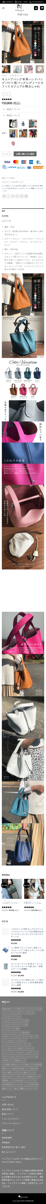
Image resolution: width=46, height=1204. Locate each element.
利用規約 (6, 1142)
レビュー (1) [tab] (6, 221)
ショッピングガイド (11, 1118)
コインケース (7, 1013)
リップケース (28, 1049)
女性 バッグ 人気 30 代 (14, 186)
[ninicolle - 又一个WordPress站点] (19, 8)
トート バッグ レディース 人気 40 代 (16, 1033)
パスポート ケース (9, 1037)
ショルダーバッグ (16, 75)
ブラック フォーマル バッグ (28, 1037)
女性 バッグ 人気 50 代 (29, 1068)
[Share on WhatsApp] (4, 196)
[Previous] (6, 42)
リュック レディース (10, 1052)
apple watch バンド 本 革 (11, 1009)
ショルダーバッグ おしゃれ (24, 1013)
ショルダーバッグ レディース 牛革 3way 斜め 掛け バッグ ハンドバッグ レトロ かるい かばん (11, 903)
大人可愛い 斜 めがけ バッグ (13, 1064)
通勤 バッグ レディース (28, 1088)
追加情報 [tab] (5, 216)
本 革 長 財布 (7, 1084)
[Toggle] (4, 109)
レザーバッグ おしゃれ (11, 1056)
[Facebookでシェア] (9, 196)
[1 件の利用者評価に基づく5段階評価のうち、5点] (23, 99)
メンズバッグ (25, 1044)
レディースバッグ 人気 (29, 1056)
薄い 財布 (34, 1084)
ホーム (4, 75)
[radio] (13, 123)
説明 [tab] (3, 211)
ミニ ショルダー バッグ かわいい (14, 1041)
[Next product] (4, 94)
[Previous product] (9, 94)
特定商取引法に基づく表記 (13, 1147)
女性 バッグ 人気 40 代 (31, 186)
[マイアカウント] (36, 8)
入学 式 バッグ (8, 1060)
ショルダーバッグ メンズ (11, 1017)
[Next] (40, 42)
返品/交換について (10, 1109)
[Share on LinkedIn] (26, 196)
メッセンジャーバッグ (11, 1044)
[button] (3, 8)
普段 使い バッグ (8, 1080)
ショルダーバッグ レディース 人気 (15, 1025)
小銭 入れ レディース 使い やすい (14, 1076)
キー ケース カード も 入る (31, 1009)
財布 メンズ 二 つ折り (10, 1088)
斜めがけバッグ (34, 1076)
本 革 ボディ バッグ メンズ (26, 1080)
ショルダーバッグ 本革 (11, 1029)
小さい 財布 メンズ (9, 1072)
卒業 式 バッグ (20, 1060)
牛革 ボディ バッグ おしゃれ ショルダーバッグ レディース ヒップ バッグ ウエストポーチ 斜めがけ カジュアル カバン (33, 903)
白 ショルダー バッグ (22, 188)
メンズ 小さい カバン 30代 (12, 1049)
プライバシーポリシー (11, 1123)
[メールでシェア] (17, 196)
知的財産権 (7, 1137)
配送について (8, 1114)
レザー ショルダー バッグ (29, 1052)
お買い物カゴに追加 (25, 154)
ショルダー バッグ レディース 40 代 (15, 1021)
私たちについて (9, 1152)
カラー (4, 133)
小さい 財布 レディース (26, 1072)
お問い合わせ (8, 1104)
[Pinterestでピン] (22, 196)
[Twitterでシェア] (13, 196)
